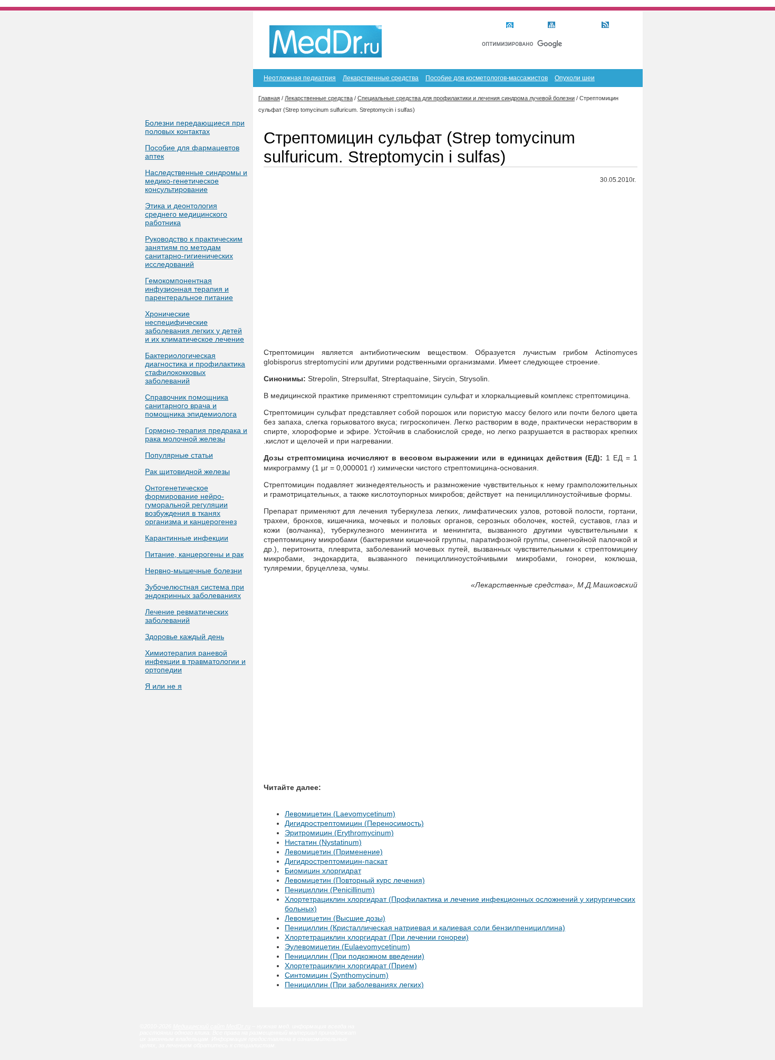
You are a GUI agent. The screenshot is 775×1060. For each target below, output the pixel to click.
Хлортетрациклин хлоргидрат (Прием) (351, 965)
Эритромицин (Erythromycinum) (339, 832)
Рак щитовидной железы (187, 471)
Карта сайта (576, 26)
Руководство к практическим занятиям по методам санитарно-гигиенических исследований (194, 251)
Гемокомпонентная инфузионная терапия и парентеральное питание (189, 289)
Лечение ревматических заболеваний (186, 616)
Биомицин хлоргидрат (323, 870)
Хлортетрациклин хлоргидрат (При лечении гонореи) (377, 937)
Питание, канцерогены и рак (194, 554)
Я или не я (163, 686)
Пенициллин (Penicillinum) (330, 889)
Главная (529, 26)
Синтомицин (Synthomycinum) (337, 975)
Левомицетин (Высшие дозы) (335, 918)
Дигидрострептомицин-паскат (336, 861)
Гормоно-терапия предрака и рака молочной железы (196, 434)
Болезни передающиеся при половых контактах (195, 127)
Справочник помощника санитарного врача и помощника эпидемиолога (191, 405)
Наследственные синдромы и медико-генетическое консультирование (196, 181)
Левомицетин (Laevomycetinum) (340, 814)
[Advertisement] (450, 266)
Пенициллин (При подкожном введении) (354, 956)
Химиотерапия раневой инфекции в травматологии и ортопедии (195, 661)
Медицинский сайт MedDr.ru (211, 1026)
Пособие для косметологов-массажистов (486, 78)
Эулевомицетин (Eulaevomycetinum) (347, 946)
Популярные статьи (179, 455)
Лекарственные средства (381, 78)
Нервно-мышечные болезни (193, 570)
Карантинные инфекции (186, 538)
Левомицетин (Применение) (334, 851)
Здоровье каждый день (184, 636)
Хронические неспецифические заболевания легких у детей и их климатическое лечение (194, 326)
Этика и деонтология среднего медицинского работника (186, 214)
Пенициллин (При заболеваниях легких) (354, 984)
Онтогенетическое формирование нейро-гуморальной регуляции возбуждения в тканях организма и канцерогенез (191, 505)
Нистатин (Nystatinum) (323, 842)
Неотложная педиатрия (300, 78)
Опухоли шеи (575, 78)
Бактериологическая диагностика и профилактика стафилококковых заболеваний (195, 368)
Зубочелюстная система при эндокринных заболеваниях (194, 591)
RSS (618, 26)
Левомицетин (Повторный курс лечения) (355, 880)
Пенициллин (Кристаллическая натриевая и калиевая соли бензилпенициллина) (425, 927)
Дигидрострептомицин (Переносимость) (354, 823)
